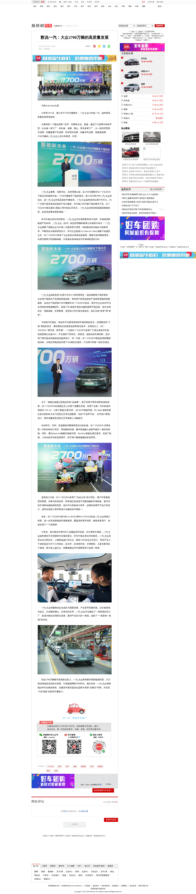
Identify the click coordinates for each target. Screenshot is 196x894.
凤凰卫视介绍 (143, 886)
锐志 (112, 872)
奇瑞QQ (37, 879)
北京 (42, 2)
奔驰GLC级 (128, 114)
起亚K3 (69, 872)
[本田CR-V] (131, 74)
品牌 (56, 771)
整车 (59, 766)
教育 (102, 6)
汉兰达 (144, 59)
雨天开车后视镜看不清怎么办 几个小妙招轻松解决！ (140, 194)
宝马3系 (60, 872)
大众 (87, 113)
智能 (75, 766)
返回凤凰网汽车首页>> (103, 790)
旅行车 (87, 866)
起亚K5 (85, 872)
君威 (43, 872)
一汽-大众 (50, 766)
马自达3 (72, 875)
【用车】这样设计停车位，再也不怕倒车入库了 (140, 171)
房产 (82, 6)
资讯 (41, 6)
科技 (89, 6)
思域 (77, 872)
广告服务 (87, 886)
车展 (76, 2)
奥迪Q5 (127, 118)
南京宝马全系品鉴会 (151, 159)
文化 (109, 6)
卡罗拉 (46, 875)
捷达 (56, 124)
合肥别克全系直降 (130, 159)
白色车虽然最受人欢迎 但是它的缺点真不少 (140, 202)
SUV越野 (71, 866)
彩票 (136, 6)
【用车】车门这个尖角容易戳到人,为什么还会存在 (142, 165)
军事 (123, 6)
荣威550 (47, 879)
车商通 (89, 2)
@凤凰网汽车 (95, 785)
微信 (70, 2)
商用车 (97, 2)
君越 (64, 875)
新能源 (83, 766)
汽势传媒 (46, 49)
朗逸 (125, 123)
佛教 (143, 6)
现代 (104, 612)
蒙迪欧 (50, 872)
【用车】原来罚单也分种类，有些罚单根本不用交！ (142, 178)
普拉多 (37, 875)
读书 (96, 6)
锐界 (143, 84)
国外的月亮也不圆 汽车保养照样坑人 (137, 209)
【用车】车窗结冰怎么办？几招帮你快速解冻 (140, 181)
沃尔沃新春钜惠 (151, 144)
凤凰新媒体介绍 (53, 886)
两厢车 (53, 866)
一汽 (82, 113)
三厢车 (44, 866)
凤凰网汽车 (39, 26)
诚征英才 (96, 886)
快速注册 (151, 2)
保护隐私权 (106, 886)
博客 (130, 6)
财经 (48, 6)
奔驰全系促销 (130, 144)
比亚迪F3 (55, 875)
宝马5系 (104, 872)
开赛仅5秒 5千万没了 (130, 206)
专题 (82, 2)
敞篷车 (110, 866)
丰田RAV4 (128, 105)
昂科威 (126, 101)
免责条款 (115, 886)
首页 (34, 6)
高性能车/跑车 (99, 866)
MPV (80, 866)
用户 (67, 766)
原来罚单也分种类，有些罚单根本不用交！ (140, 213)
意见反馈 (133, 886)
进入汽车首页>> (156, 189)
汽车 (75, 6)
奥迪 (86, 124)
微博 (65, 2)
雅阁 (36, 872)
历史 (116, 6)
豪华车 (61, 866)
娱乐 (55, 6)
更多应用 (53, 2)
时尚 (68, 6)
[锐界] (131, 87)
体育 (62, 6)
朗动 (80, 875)
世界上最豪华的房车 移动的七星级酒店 (138, 198)
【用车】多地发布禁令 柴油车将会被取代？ (139, 168)
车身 (91, 766)
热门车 (36, 866)
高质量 (100, 766)
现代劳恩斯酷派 (102, 875)
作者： (83, 785)
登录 (143, 2)
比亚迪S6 (89, 875)
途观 (125, 96)
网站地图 (160, 2)
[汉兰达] (131, 62)
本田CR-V (145, 71)
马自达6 (94, 872)
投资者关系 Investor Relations (72, 886)
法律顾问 (124, 886)
